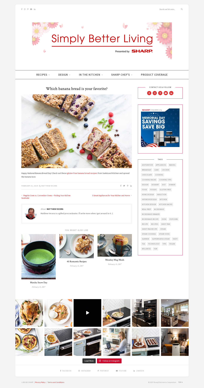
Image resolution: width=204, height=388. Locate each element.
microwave (159, 209)
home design (148, 194)
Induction (161, 194)
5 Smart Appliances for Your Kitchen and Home (111, 195)
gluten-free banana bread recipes (82, 173)
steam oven (164, 234)
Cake (156, 170)
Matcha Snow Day (38, 282)
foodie (153, 190)
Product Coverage (154, 74)
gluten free (165, 190)
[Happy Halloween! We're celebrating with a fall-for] (58, 342)
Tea (143, 244)
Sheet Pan (165, 224)
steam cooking (149, 234)
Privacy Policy (40, 382)
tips (164, 244)
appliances (161, 165)
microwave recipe (150, 219)
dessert (155, 185)
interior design (149, 199)
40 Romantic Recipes (77, 261)
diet (164, 185)
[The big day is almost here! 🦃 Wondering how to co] (29, 313)
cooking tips (165, 180)
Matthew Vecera (49, 186)
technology (153, 244)
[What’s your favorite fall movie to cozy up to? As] (87, 313)
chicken (165, 170)
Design (63, 74)
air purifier (147, 165)
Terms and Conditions (55, 382)
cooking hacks (149, 180)
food (144, 190)
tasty (175, 239)
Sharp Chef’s (120, 74)
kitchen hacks (165, 204)
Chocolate (147, 175)
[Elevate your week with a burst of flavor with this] (116, 313)
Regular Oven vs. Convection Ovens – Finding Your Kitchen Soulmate (45, 196)
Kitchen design (149, 204)
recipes (154, 224)
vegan (172, 244)
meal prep (146, 209)
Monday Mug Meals (114, 259)
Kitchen (163, 199)
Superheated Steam (161, 239)
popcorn (174, 219)
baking (172, 165)
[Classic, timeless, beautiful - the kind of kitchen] (175, 313)
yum (155, 249)
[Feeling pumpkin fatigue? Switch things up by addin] (29, 342)
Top (180, 382)
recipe (145, 224)
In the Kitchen (89, 74)
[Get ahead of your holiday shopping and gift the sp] (175, 342)
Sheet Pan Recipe (149, 229)
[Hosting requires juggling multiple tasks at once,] (145, 313)
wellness (146, 249)
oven (164, 219)
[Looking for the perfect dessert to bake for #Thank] (58, 313)
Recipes (41, 74)
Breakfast (146, 170)
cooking (159, 175)
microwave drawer (150, 214)
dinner (172, 185)
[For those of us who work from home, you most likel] (116, 342)
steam (163, 229)
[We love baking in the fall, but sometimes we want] (145, 342)
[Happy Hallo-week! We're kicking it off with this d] (87, 342)
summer (145, 239)
